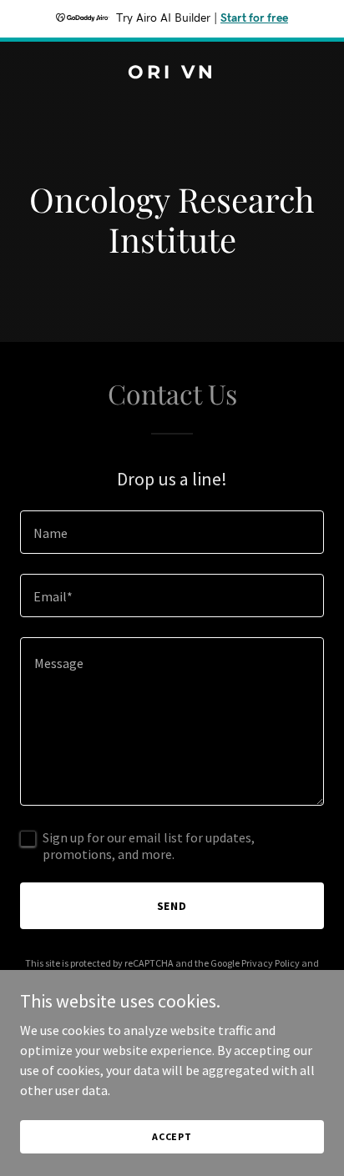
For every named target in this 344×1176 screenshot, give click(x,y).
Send (172, 905)
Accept (172, 1136)
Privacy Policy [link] (270, 963)
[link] (172, 73)
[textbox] (172, 532)
